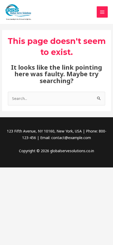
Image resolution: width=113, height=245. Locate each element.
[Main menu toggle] (102, 12)
